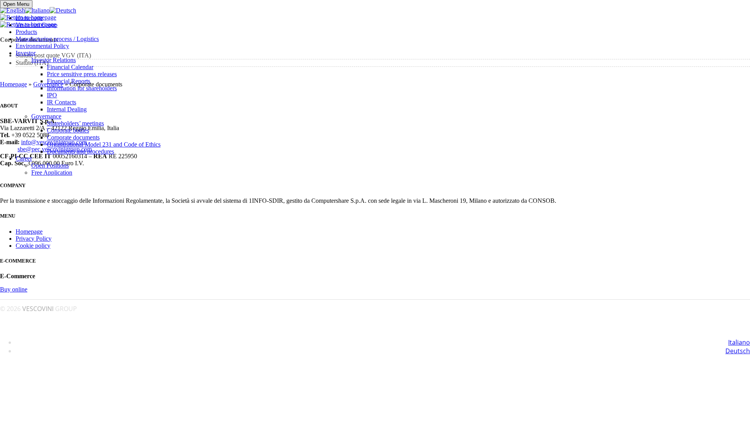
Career (24, 158)
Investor (26, 53)
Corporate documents (73, 137)
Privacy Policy (34, 238)
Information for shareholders (82, 88)
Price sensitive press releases (82, 74)
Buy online (13, 289)
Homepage (29, 17)
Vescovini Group (36, 24)
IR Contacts (61, 102)
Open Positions (50, 165)
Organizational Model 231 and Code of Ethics (104, 144)
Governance (46, 116)
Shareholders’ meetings (75, 123)
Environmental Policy (42, 46)
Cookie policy (33, 245)
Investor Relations (53, 60)
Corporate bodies (68, 130)
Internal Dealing (67, 109)
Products (26, 32)
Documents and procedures (80, 151)
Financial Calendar (70, 67)
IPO (52, 95)
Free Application (51, 172)
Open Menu (16, 4)
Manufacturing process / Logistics (57, 39)
